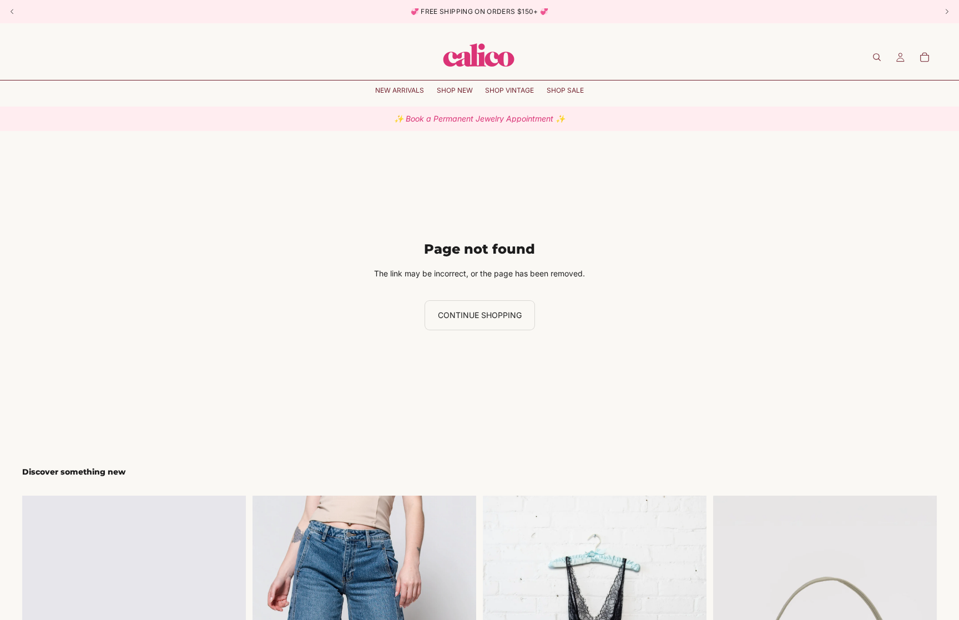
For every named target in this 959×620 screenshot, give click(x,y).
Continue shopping (480, 315)
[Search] (877, 57)
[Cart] (924, 57)
